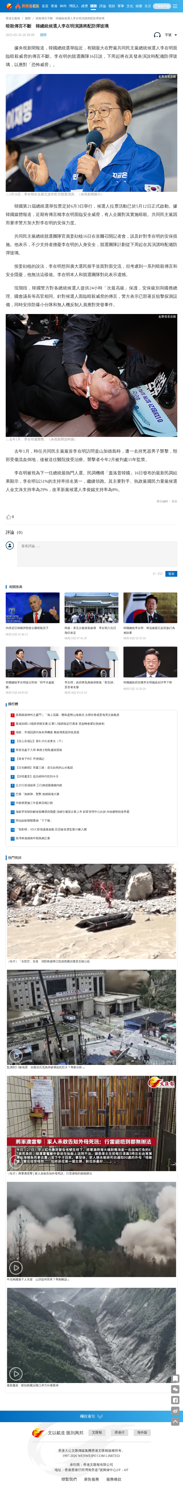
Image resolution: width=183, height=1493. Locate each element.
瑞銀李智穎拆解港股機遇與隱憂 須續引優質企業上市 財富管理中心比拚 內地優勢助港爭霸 (72, 811)
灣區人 (74, 6)
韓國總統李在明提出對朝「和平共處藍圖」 (30, 685)
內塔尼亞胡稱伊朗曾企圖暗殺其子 (27, 628)
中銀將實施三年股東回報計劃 (34, 803)
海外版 (142, 1432)
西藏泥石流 (30, 6)
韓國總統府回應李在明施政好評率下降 (147, 682)
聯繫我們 (69, 1479)
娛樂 (139, 6)
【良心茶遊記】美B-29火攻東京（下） (40, 741)
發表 (171, 574)
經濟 (84, 6)
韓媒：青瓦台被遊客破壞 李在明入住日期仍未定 (90, 630)
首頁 (45, 6)
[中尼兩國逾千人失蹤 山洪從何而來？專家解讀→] (91, 1229)
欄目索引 (87, 1416)
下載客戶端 (162, 6)
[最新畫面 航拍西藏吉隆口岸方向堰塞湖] (91, 1335)
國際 (93, 6)
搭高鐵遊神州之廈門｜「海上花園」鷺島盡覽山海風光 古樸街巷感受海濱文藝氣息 (67, 715)
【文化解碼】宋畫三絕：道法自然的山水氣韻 (44, 767)
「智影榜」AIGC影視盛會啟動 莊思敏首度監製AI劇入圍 (51, 829)
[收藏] (175, 1378)
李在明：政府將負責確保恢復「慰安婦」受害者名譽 (90, 685)
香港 (54, 6)
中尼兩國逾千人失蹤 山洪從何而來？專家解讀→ (38, 1279)
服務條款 (114, 1479)
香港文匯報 (13, 18)
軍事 (120, 6)
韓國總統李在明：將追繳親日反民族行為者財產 (149, 630)
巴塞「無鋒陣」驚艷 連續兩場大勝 (37, 794)
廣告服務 (91, 1479)
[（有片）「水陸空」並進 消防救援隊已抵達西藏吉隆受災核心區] (91, 911)
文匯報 (97, 1432)
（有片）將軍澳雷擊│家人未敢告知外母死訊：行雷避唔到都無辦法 (49, 1173)
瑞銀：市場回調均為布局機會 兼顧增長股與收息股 (47, 732)
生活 (148, 6)
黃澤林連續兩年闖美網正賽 (33, 838)
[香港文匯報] (9, 6)
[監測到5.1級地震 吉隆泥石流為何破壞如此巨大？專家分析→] (91, 1017)
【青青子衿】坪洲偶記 (30, 758)
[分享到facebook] (175, 1400)
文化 (130, 6)
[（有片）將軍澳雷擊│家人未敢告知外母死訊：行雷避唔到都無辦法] (91, 1123)
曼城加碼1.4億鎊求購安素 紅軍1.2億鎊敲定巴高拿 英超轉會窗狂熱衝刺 (60, 723)
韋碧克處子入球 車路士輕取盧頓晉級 (39, 750)
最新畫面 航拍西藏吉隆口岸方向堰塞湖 (32, 1385)
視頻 (111, 6)
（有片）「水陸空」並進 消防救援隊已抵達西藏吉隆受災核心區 (48, 961)
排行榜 (13, 704)
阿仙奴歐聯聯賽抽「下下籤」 (34, 820)
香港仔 (120, 1432)
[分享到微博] (175, 1411)
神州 (63, 6)
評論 (102, 6)
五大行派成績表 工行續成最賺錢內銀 (39, 785)
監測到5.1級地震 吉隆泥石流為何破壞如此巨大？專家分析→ (46, 1067)
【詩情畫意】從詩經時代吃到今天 (37, 776)
